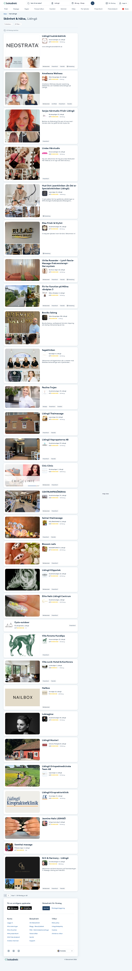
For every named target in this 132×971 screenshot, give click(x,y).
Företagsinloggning (58, 908)
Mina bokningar (12, 926)
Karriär (32, 937)
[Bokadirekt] (10, 3)
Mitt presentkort (12, 933)
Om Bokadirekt (35, 923)
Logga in (10, 923)
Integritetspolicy (57, 926)
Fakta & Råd (34, 933)
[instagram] (8, 950)
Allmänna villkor (57, 933)
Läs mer (46, 908)
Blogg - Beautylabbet (37, 926)
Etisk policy (55, 923)
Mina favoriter (12, 930)
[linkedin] (13, 950)
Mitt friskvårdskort (13, 937)
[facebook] (18, 950)
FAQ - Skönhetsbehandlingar (39, 930)
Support (32, 941)
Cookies (54, 930)
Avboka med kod (12, 941)
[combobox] (38, 3)
